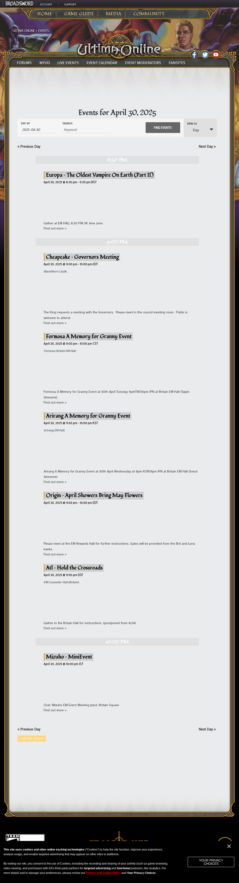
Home (44, 14)
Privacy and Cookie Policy (103, 873)
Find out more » (55, 228)
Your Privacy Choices (211, 861)
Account (46, 4)
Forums (24, 63)
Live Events (68, 63)
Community (149, 14)
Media (113, 14)
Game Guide (79, 14)
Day (196, 129)
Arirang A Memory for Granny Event (88, 415)
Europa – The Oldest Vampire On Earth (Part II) (100, 175)
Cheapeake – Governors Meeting (82, 257)
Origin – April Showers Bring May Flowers (94, 495)
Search (67, 123)
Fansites (177, 63)
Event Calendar (102, 63)
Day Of (25, 123)
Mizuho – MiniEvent (69, 656)
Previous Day (29, 146)
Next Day (207, 146)
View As (192, 123)
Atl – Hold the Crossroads (74, 567)
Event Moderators (143, 63)
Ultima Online (24, 30)
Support (70, 4)
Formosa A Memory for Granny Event (89, 336)
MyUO (44, 63)
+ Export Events (32, 738)
